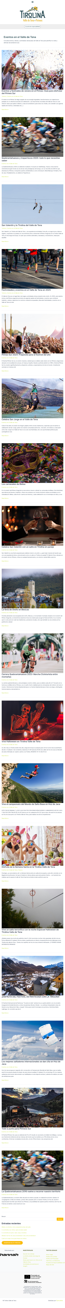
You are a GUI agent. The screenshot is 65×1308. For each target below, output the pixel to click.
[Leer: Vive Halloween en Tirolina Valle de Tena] (32, 720)
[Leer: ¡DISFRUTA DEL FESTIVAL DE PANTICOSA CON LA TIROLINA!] (32, 975)
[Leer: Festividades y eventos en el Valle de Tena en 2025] (32, 269)
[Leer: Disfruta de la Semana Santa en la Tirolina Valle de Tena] (32, 846)
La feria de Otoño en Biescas (15, 609)
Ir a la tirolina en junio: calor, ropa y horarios (14, 1233)
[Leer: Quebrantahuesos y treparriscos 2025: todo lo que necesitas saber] (32, 137)
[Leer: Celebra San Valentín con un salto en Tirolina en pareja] (32, 525)
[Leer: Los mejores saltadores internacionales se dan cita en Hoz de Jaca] (32, 1040)
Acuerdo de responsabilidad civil (55, 1262)
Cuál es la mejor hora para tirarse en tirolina (14, 1238)
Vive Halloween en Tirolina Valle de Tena (21, 741)
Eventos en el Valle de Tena (15, 96)
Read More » (5, 110)
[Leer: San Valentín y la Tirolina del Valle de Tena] (32, 204)
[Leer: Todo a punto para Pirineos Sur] (32, 1107)
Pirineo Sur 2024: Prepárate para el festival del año (26, 354)
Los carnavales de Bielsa (13, 484)
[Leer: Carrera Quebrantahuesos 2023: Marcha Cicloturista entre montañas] (32, 653)
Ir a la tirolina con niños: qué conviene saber (14, 1230)
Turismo (4, 96)
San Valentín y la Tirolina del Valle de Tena (22, 225)
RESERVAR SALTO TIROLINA (12, 1243)
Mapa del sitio (50, 1264)
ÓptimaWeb (59, 1300)
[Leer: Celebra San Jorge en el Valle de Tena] (32, 398)
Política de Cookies (51, 1256)
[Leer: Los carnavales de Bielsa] (32, 463)
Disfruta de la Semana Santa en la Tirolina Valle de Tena (28, 867)
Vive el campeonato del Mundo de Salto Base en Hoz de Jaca (31, 804)
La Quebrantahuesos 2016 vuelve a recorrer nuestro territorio (31, 1191)
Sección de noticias (28, 1254)
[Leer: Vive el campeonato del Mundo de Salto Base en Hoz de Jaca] (32, 783)
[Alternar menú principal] (33, 2)
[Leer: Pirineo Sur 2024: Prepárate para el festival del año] (32, 333)
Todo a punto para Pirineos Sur (16, 1128)
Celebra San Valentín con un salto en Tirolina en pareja (28, 547)
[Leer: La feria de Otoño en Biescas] (32, 588)
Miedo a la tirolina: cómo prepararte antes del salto (16, 1227)
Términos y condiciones (53, 1260)
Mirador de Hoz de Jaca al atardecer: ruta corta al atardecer (19, 1235)
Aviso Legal (49, 1254)
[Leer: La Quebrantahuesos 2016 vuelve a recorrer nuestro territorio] (32, 1170)
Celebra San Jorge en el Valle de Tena (20, 419)
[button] (32, 26)
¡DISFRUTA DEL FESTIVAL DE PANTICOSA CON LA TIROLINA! (30, 997)
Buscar (4, 1216)
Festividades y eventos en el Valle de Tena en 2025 (26, 290)
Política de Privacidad (52, 1258)
